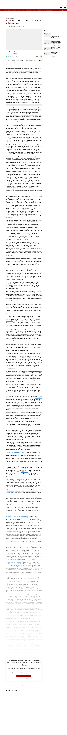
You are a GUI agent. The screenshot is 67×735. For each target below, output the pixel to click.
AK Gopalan (8, 687)
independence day (19, 685)
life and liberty (27, 685)
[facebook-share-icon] (10, 57)
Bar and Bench (9, 690)
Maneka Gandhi (15, 687)
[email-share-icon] (14, 57)
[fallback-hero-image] (47, 35)
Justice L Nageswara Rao (25, 687)
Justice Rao (33, 687)
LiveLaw (15, 690)
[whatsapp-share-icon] (6, 57)
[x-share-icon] (8, 57)
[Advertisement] (33, 2)
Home (5, 10)
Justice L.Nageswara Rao (11, 51)
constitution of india (10, 685)
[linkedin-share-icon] (12, 57)
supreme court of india (36, 685)
